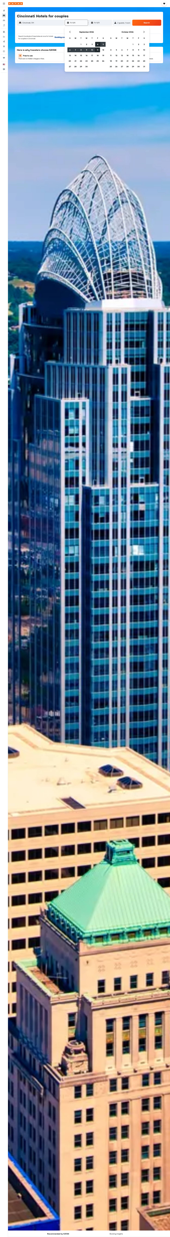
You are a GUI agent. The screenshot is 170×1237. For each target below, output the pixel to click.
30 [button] (86, 66)
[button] (3, 3)
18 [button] (98, 55)
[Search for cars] (4, 20)
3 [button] (92, 44)
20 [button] (70, 61)
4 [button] (97, 44)
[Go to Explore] (4, 46)
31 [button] (144, 66)
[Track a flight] (4, 51)
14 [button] (75, 55)
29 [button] (81, 66)
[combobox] (42, 22)
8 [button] (81, 50)
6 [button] (69, 50)
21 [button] (75, 61)
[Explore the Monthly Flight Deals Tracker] (4, 41)
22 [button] (81, 61)
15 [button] (81, 55)
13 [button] (70, 55)
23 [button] (86, 61)
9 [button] (86, 50)
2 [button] (86, 44)
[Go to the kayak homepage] (15, 3)
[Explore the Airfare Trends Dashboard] (4, 36)
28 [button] (75, 66)
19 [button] (103, 55)
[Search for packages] (4, 25)
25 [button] (98, 61)
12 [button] (103, 50)
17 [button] (92, 55)
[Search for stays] (4, 15)
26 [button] (103, 61)
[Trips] (4, 58)
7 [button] (75, 50)
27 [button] (70, 66)
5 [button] (103, 44)
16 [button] (86, 55)
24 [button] (92, 61)
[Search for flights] (4, 10)
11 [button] (97, 50)
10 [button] (92, 50)
